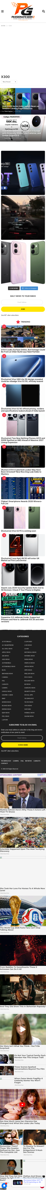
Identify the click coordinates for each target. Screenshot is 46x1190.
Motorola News (30, 652)
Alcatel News (7, 648)
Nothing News (29, 656)
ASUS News (6, 659)
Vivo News (28, 705)
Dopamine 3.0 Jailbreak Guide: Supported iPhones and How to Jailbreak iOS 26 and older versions (22, 619)
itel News (5, 716)
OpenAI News (28, 666)
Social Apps (28, 695)
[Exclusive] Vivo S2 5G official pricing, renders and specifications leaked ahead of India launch (23, 410)
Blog (4, 670)
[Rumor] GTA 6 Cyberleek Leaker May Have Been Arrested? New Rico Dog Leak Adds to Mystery (21, 472)
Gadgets (5, 684)
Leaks (26, 648)
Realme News (29, 680)
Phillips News (29, 673)
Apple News (6, 652)
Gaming (4, 688)
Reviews (27, 684)
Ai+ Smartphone (8, 645)
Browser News (7, 673)
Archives (5, 656)
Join (23, 309)
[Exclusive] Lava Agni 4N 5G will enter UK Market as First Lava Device (20, 559)
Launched (28, 641)
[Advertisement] (23, 51)
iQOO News (5, 713)
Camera (5, 677)
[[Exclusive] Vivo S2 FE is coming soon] (23, 518)
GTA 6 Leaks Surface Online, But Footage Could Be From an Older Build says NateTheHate (23, 351)
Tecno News (28, 702)
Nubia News (28, 659)
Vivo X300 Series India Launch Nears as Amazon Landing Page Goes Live (20, 107)
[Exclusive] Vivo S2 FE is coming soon (18, 531)
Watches (27, 709)
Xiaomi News (29, 716)
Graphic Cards (7, 695)
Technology (29, 698)
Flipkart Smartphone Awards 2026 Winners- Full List (21, 502)
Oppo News (28, 670)
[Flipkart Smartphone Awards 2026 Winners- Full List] (23, 488)
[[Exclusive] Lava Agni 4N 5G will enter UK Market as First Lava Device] (23, 545)
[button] (2, 11)
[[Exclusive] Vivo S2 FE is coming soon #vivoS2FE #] (23, 262)
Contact (4, 763)
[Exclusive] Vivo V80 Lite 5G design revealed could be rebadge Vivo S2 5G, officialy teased (22, 380)
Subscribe (23, 745)
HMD (3, 698)
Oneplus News (29, 663)
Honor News (6, 702)
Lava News (28, 645)
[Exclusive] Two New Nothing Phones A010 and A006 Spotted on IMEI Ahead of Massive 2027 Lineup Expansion (23, 440)
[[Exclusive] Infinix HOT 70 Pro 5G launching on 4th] (23, 173)
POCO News (28, 677)
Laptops (5, 720)
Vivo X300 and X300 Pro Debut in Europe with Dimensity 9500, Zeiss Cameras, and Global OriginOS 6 (21, 133)
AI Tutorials (6, 641)
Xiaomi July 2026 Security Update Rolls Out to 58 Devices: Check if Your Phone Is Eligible (22, 589)
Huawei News (6, 705)
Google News (7, 691)
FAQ (3, 680)
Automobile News (8, 666)
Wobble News (29, 713)
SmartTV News (29, 691)
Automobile (6, 663)
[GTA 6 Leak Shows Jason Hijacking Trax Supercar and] (23, 218)
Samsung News (29, 688)
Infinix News (6, 709)
